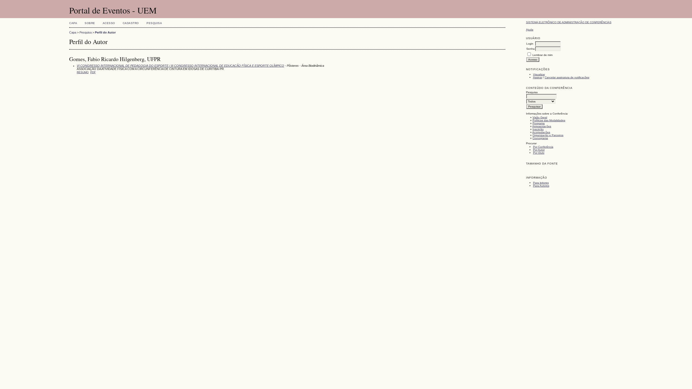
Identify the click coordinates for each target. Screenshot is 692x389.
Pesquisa (154, 23)
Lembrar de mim (543, 54)
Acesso (109, 23)
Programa (539, 123)
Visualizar (539, 74)
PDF (93, 72)
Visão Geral (540, 117)
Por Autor (539, 149)
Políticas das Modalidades (549, 120)
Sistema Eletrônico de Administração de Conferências (568, 22)
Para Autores (541, 185)
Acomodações (541, 132)
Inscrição (538, 129)
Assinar (537, 77)
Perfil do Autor (105, 32)
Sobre (90, 23)
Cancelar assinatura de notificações (567, 77)
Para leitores (541, 182)
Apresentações (541, 126)
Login (529, 43)
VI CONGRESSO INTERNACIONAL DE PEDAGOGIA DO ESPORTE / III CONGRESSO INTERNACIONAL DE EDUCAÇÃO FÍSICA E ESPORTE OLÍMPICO (180, 65)
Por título (538, 152)
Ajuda (529, 29)
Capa (73, 23)
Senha (530, 48)
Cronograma (540, 138)
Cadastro (131, 23)
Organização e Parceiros (548, 135)
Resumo (83, 72)
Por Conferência (543, 146)
